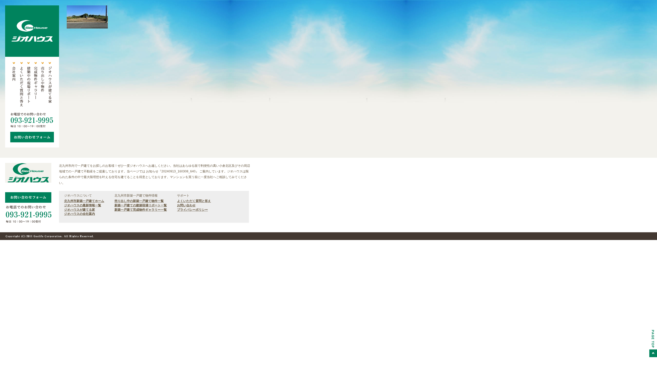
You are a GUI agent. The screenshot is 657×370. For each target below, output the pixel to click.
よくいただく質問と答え (21, 85)
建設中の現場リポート (28, 85)
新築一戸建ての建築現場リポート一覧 (140, 205)
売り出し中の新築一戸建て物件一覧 (139, 201)
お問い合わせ (186, 205)
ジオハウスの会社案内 (79, 214)
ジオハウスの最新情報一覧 (82, 205)
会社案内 (14, 85)
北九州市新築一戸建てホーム (84, 201)
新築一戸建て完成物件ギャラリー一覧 (140, 209)
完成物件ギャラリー (35, 85)
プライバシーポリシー (192, 209)
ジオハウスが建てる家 (49, 85)
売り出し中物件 (42, 85)
